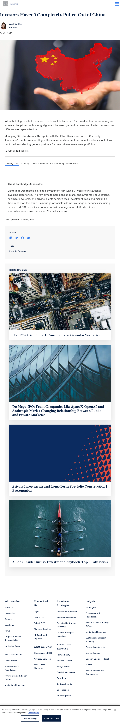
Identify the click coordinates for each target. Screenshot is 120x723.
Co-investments (64, 684)
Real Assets (62, 678)
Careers (8, 619)
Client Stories (11, 660)
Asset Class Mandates (39, 666)
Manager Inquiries (42, 629)
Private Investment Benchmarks (95, 672)
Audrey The (15, 24)
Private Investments (66, 617)
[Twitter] (16, 237)
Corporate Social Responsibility (13, 638)
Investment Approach (67, 611)
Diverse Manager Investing (65, 634)
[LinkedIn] (10, 237)
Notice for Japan (12, 646)
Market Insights (93, 653)
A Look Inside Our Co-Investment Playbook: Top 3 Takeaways (60, 562)
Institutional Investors (15, 685)
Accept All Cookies (51, 718)
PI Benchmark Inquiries (40, 636)
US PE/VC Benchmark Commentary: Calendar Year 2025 (56, 335)
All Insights (91, 607)
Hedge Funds (63, 666)
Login (36, 611)
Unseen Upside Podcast (97, 658)
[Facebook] (22, 237)
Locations (9, 625)
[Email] (28, 237)
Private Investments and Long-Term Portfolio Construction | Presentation (59, 488)
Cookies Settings (30, 718)
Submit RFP (39, 623)
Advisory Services (42, 658)
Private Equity (63, 654)
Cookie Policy (33, 712)
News (7, 630)
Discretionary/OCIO (43, 653)
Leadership (10, 613)
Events (89, 664)
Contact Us (39, 617)
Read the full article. (17, 151)
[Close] (115, 710)
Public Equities (64, 695)
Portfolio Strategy (17, 251)
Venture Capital (64, 660)
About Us (9, 607)
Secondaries (63, 689)
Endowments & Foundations (12, 668)
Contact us (53, 211)
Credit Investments (66, 672)
